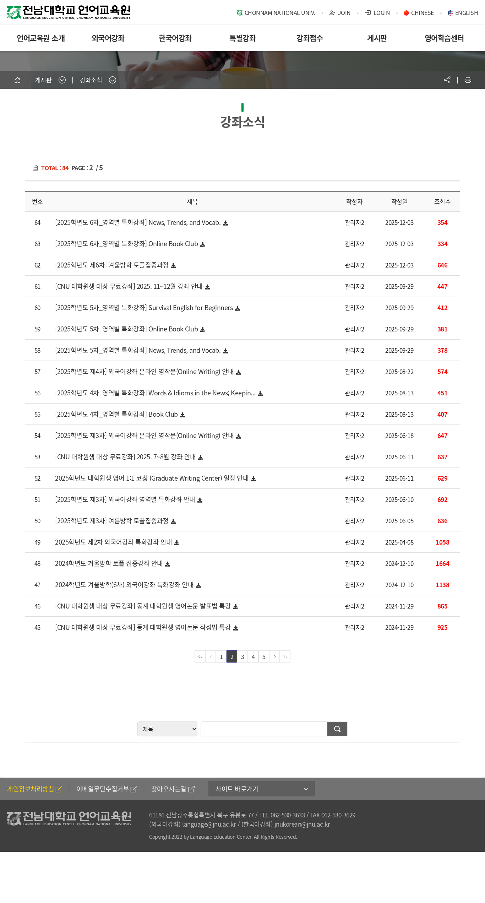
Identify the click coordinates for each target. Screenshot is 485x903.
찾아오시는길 (168, 789)
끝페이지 (285, 656)
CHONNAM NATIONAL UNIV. (280, 12)
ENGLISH (466, 12)
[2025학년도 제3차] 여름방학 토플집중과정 (112, 520)
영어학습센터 (444, 37)
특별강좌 (242, 37)
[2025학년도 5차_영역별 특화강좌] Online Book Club (127, 329)
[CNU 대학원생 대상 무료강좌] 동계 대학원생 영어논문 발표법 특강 (144, 606)
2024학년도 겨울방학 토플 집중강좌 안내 (109, 563)
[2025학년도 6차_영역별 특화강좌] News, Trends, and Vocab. (138, 222)
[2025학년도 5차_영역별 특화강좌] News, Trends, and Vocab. (138, 350)
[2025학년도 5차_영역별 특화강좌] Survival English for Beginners (144, 307)
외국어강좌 (108, 37)
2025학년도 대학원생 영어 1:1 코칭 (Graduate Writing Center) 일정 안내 (152, 478)
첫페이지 (200, 656)
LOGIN (381, 12)
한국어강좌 (175, 37)
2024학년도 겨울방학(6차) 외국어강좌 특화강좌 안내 (125, 584)
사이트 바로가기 (237, 789)
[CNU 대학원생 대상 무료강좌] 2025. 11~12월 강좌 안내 (129, 286)
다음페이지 (274, 656)
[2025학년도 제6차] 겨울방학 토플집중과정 (112, 265)
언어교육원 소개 (41, 37)
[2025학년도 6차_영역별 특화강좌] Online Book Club (127, 243)
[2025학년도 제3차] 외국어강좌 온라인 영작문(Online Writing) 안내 (145, 435)
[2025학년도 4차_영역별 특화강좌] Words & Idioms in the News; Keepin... (156, 393)
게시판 (377, 37)
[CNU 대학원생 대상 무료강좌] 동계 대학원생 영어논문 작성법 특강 (144, 627)
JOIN (344, 12)
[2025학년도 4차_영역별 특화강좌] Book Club (117, 414)
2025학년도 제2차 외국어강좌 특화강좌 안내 (114, 542)
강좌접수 (309, 37)
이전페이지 (210, 656)
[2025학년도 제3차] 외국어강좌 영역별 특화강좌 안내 (126, 499)
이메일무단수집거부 (102, 789)
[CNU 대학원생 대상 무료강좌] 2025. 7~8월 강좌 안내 (126, 456)
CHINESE (422, 12)
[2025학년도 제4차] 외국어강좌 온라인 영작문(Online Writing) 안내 (145, 371)
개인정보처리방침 (30, 789)
